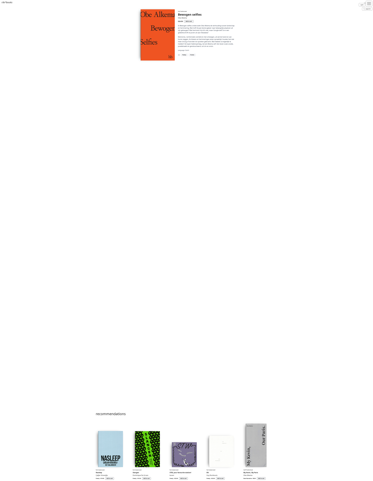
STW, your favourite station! (180, 472)
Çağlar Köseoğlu (102, 475)
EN (208, 472)
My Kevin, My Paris (250, 472)
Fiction (192, 55)
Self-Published (248, 470)
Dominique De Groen (140, 475)
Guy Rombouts (212, 475)
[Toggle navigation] (369, 3)
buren (172, 475)
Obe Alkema (182, 18)
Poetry (184, 55)
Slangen (136, 472)
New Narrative (247, 478)
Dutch (187, 50)
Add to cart (189, 21)
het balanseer (182, 11)
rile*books (7, 2)
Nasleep (99, 472)
